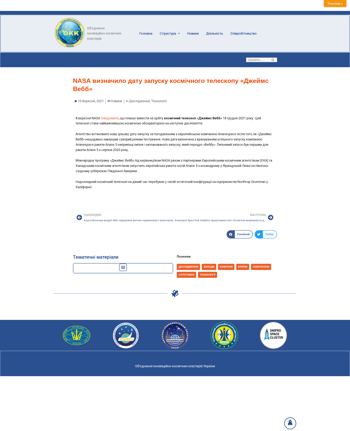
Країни (242, 266)
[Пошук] (273, 60)
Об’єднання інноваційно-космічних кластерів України (175, 366)
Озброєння (261, 266)
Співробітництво (243, 33)
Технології (159, 101)
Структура (168, 33)
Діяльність (214, 33)
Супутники (186, 274)
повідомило (110, 118)
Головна (145, 33)
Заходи (209, 266)
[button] (272, 59)
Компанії (226, 266)
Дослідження (139, 101)
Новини (193, 33)
